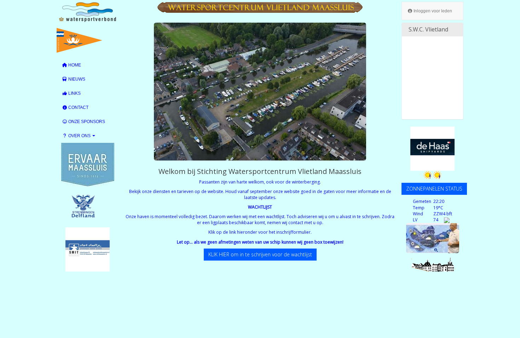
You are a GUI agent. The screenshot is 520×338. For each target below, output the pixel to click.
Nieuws (76, 79)
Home (74, 65)
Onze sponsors (86, 121)
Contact (77, 107)
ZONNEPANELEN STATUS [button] (434, 188)
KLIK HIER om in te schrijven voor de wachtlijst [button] (260, 254)
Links (74, 93)
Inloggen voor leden (432, 10)
